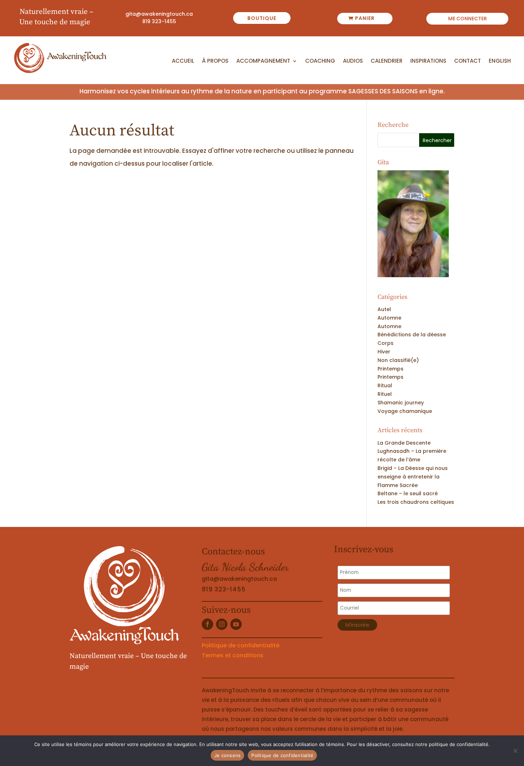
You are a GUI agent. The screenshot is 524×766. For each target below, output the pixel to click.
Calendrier (386, 61)
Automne (389, 317)
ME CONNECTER (467, 19)
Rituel (384, 394)
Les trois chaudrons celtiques (415, 502)
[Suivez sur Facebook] (207, 624)
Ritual (384, 385)
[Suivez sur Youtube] (236, 624)
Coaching (320, 61)
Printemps (390, 368)
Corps (385, 343)
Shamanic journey (400, 402)
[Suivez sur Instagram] (221, 624)
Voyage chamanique (404, 411)
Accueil (183, 61)
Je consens (227, 755)
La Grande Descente (404, 442)
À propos (215, 61)
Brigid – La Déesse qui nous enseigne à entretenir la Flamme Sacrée (412, 477)
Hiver (383, 351)
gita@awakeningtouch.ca (159, 13)
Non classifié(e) (398, 360)
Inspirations (428, 61)
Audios (353, 61)
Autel (384, 309)
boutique (261, 18)
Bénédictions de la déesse (411, 334)
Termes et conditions (232, 655)
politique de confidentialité (458, 744)
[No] (515, 750)
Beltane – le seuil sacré (407, 493)
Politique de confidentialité (240, 645)
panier (365, 18)
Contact (467, 61)
